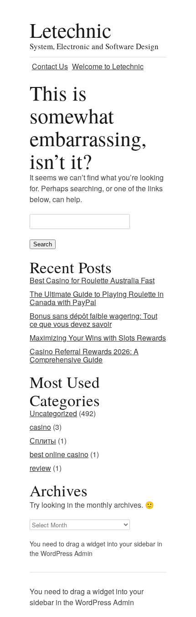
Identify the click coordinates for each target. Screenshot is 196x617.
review (40, 468)
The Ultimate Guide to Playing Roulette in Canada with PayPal (97, 298)
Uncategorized (53, 413)
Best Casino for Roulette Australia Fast (92, 280)
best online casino (59, 454)
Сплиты (43, 440)
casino (40, 427)
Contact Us (50, 66)
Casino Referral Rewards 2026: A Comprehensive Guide (84, 355)
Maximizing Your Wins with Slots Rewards (98, 337)
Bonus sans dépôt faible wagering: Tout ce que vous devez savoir (93, 320)
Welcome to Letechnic (108, 66)
